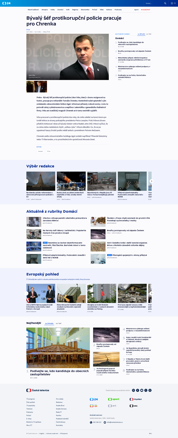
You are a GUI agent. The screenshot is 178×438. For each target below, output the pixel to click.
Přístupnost (64, 433)
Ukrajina (45, 10)
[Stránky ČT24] (94, 399)
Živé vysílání (30, 402)
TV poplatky (30, 405)
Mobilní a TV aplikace (33, 422)
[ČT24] (6, 3)
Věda (102, 10)
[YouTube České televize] (141, 390)
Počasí (94, 10)
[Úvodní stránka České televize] (37, 390)
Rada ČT (59, 412)
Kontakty (59, 425)
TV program (30, 399)
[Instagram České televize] (133, 390)
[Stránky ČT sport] (113, 399)
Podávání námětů (62, 419)
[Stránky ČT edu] (133, 406)
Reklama (59, 402)
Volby (53, 10)
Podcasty (118, 10)
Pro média (59, 399)
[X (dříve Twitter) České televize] (146, 390)
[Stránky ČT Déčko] (93, 406)
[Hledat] (165, 3)
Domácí (60, 10)
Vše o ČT (29, 425)
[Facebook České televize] (137, 390)
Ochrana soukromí (52, 433)
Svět (67, 10)
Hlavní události (33, 10)
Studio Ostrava (61, 409)
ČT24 (28, 30)
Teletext (29, 409)
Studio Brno (60, 405)
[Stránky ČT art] (112, 406)
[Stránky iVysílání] (136, 399)
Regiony (75, 10)
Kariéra (58, 415)
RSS (150, 433)
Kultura (109, 10)
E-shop (28, 419)
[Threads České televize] (150, 390)
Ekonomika (85, 10)
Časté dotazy (60, 422)
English (42, 433)
